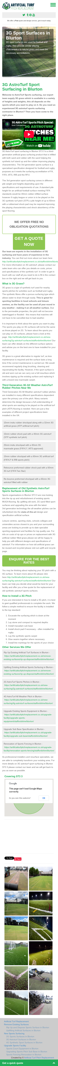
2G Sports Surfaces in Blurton (20, 1036)
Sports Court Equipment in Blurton (22, 1048)
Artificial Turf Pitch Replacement (39, 1057)
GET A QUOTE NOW (29, 241)
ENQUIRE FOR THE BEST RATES (29, 560)
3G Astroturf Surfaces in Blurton (21, 1039)
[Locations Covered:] (3, 4)
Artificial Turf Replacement (16, 1021)
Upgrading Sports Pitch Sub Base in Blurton (26, 1051)
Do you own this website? (20, 798)
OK (43, 798)
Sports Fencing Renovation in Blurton (23, 1054)
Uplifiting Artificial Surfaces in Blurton (23, 1030)
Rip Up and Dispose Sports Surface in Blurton (27, 1027)
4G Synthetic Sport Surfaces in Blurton (24, 1042)
